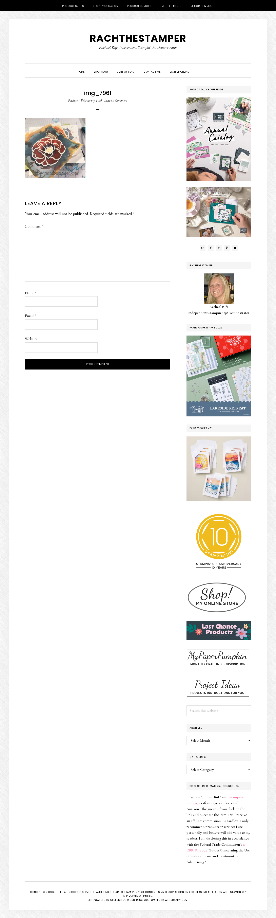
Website (31, 339)
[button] (199, 68)
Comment (34, 226)
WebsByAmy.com (176, 900)
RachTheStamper (138, 38)
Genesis (115, 900)
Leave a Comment (115, 100)
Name (31, 293)
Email (30, 315)
